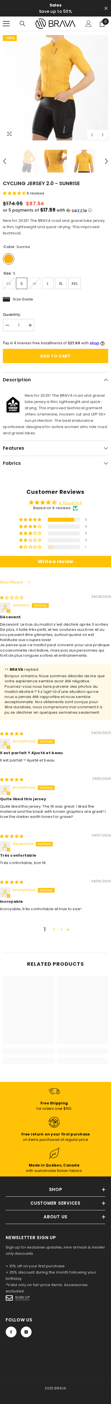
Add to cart (55, 356)
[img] (11, 597)
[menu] (6, 23)
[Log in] (88, 24)
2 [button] (54, 929)
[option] (55, 87)
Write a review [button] (55, 561)
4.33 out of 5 (70, 502)
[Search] (22, 23)
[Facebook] (11, 1332)
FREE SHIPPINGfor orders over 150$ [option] (55, 8)
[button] (92, 135)
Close (106, 8)
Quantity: (12, 314)
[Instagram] (26, 1332)
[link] (28, 1051)
